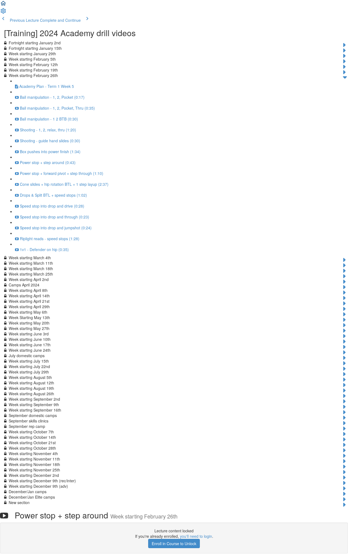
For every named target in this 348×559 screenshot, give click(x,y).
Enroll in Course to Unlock (174, 543)
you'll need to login (196, 536)
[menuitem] (3, 12)
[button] (3, 5)
